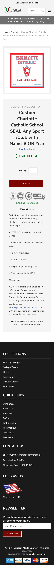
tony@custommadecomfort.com (24, 454)
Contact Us (8, 432)
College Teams (10, 367)
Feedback (8, 437)
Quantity (21, 170)
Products (15, 32)
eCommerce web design (20, 554)
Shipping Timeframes (27, 203)
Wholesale (8, 386)
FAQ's (6, 418)
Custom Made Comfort (27, 107)
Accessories (9, 377)
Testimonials (9, 427)
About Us (8, 408)
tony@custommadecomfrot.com (27, 307)
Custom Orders (10, 381)
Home (6, 32)
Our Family (8, 403)
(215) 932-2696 (16, 459)
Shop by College (11, 362)
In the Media (9, 423)
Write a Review (28, 149)
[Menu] (49, 12)
